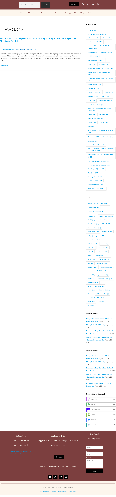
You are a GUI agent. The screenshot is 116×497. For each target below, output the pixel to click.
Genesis (91, 114)
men (90, 263)
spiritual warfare (102, 294)
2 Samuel (106, 38)
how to (104, 244)
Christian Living (8, 49)
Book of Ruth (93, 207)
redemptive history (105, 279)
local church (102, 252)
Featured (105, 100)
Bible (104, 204)
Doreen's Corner (94, 92)
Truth (102, 301)
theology (92, 301)
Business (92, 216)
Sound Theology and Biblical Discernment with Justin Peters (101, 149)
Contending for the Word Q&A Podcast (101, 79)
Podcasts (44, 13)
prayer (91, 275)
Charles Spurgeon (106, 216)
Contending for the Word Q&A (99, 73)
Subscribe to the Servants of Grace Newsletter (20, 452)
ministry (92, 267)
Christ (91, 220)
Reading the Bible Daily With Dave (100, 131)
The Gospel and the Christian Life (100, 155)
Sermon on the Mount (96, 286)
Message (88, 458)
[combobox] (29, 5)
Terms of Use (72, 491)
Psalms (92, 122)
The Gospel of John (96, 169)
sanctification (93, 282)
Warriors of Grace (96, 189)
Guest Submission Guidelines (48, 491)
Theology (93, 173)
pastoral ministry (107, 267)
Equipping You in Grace (98, 96)
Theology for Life (70, 13)
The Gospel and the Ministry (99, 165)
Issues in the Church (96, 118)
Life (90, 252)
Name (87, 445)
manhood (100, 255)
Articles (56, 13)
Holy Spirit (93, 244)
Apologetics (93, 52)
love (90, 255)
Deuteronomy (93, 88)
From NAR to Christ (96, 105)
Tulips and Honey (95, 185)
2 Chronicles (93, 38)
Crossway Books (94, 228)
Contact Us (91, 13)
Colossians (103, 64)
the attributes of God (96, 298)
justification (103, 248)
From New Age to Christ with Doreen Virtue (100, 109)
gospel (100, 236)
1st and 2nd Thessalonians (97, 34)
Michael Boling (102, 263)
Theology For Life (95, 177)
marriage (104, 259)
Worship (91, 305)
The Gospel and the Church (98, 161)
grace (91, 240)
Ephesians (109, 92)
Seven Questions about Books (99, 290)
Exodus (91, 101)
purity (91, 279)
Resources (93, 137)
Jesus (91, 248)
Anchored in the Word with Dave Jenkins (99, 47)
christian (102, 220)
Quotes (91, 126)
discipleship (93, 232)
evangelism (107, 232)
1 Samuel (92, 30)
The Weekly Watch (95, 181)
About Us (31, 13)
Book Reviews (94, 56)
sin (90, 294)
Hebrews (103, 115)
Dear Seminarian (94, 84)
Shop (82, 13)
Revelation (108, 137)
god (90, 236)
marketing (92, 259)
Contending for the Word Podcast (101, 68)
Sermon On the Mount (96, 145)
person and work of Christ (97, 271)
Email (87, 451)
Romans (92, 141)
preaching (103, 275)
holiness (101, 240)
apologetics (93, 204)
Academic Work (95, 42)
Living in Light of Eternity (95, 325)
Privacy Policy (62, 491)
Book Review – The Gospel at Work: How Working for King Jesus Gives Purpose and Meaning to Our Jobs (38, 39)
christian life (93, 224)
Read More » (5, 65)
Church (91, 64)
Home (22, 13)
